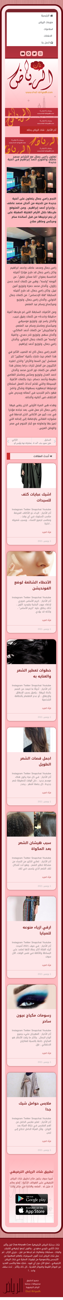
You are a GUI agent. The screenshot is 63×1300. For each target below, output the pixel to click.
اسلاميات (48, 29)
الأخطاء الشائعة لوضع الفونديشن (32, 585)
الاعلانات (48, 36)
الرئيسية (45, 15)
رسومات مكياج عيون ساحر (33, 1018)
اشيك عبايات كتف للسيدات (36, 497)
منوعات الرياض (45, 22)
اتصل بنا (46, 42)
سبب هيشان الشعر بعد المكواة (34, 845)
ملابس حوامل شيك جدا (35, 1106)
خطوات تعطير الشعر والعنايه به (34, 673)
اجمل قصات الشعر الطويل (35, 761)
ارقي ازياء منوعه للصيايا (37, 930)
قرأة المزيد (46, 532)
